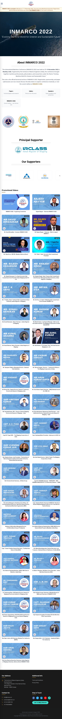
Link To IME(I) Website (40, 702)
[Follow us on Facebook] (33, 698)
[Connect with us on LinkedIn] (41, 698)
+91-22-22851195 (8, 702)
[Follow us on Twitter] (37, 698)
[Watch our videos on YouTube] (45, 698)
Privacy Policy (35, 682)
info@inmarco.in (8, 697)
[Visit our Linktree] (49, 698)
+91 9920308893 (8, 704)
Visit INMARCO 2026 (34, 10)
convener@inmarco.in (9, 699)
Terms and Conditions (37, 680)
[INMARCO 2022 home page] (31, 4)
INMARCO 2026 (37, 84)
